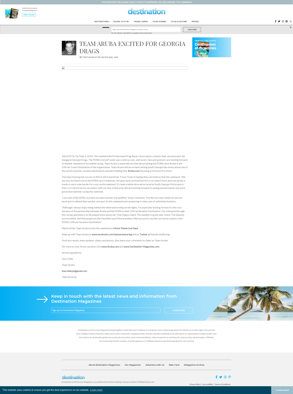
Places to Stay (121, 21)
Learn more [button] (96, 390)
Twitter (143, 234)
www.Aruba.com (110, 246)
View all (203, 53)
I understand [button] (282, 390)
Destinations (101, 21)
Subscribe (192, 29)
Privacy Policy (195, 384)
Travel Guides (141, 21)
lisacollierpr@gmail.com (74, 270)
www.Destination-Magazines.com (141, 246)
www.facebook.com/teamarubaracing (111, 234)
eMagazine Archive (194, 365)
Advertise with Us (155, 365)
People (195, 21)
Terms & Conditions (223, 384)
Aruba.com (133, 170)
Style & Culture (179, 21)
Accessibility (208, 384)
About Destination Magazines (104, 365)
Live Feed (133, 228)
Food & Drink (159, 21)
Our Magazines (133, 365)
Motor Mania (120, 228)
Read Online (29, 15)
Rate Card (174, 365)
